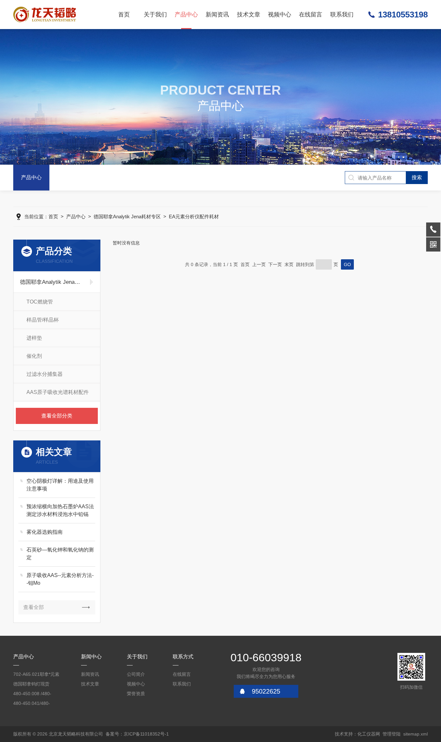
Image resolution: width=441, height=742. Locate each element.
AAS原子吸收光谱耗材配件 (57, 392)
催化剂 (34, 356)
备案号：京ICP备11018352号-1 (137, 734)
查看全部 (33, 607)
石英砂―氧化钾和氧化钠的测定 (60, 553)
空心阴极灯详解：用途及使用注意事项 (60, 484)
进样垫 (34, 338)
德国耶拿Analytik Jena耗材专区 (127, 216)
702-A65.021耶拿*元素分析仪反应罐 (36, 675)
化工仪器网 (368, 734)
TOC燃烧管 (39, 301)
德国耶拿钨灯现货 (31, 683)
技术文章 (248, 14)
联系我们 (342, 14)
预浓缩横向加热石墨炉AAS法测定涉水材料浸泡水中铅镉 (60, 510)
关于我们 (155, 14)
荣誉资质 (136, 693)
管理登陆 (392, 734)
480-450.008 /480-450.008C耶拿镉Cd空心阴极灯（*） (35, 694)
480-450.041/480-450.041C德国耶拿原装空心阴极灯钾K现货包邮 (36, 704)
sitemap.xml (415, 734)
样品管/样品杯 (42, 320)
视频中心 (279, 14)
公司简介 (136, 674)
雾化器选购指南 (44, 532)
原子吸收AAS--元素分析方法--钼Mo (60, 579)
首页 (124, 14)
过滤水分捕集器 (44, 374)
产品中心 (186, 14)
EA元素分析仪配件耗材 (194, 216)
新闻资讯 (217, 14)
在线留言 (310, 14)
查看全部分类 (56, 415)
